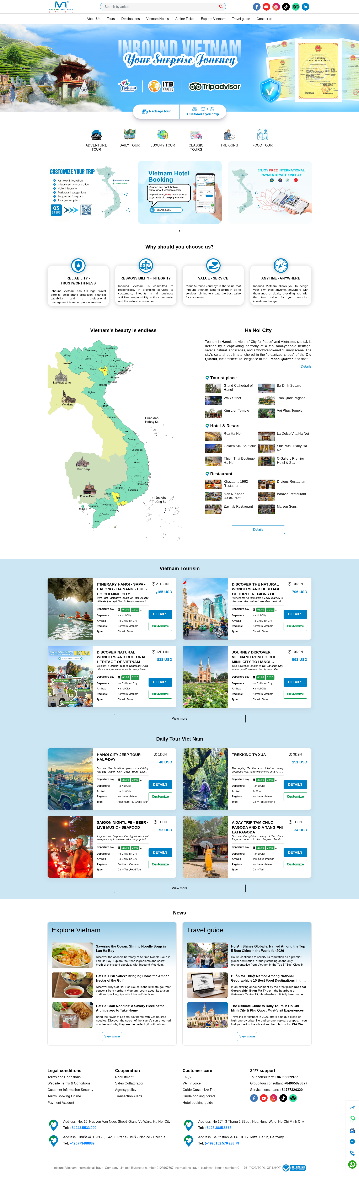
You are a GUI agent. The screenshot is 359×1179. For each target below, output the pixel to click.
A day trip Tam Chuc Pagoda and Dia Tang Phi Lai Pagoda (257, 827)
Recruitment (124, 1077)
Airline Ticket (184, 19)
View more (179, 718)
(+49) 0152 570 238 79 (222, 1143)
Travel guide (241, 19)
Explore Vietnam (213, 19)
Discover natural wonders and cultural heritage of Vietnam (121, 657)
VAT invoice (192, 1083)
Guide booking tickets (199, 1096)
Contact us (264, 19)
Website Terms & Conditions (69, 1083)
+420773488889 (82, 1143)
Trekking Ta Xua (249, 755)
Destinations (130, 19)
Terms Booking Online (64, 1096)
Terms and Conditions (64, 1077)
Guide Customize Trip (199, 1090)
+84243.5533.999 (83, 1128)
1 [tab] (179, 230)
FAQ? (187, 1077)
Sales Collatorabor (129, 1083)
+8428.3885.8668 (218, 1128)
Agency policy (125, 1090)
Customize (160, 626)
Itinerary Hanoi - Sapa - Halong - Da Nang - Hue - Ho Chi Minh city (122, 589)
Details (306, 366)
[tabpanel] (89, 192)
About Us (93, 19)
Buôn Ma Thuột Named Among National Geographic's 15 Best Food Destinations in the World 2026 (267, 980)
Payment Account (61, 1102)
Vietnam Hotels (157, 19)
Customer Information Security (70, 1090)
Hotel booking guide (198, 1102)
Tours (111, 19)
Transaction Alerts (128, 1096)
